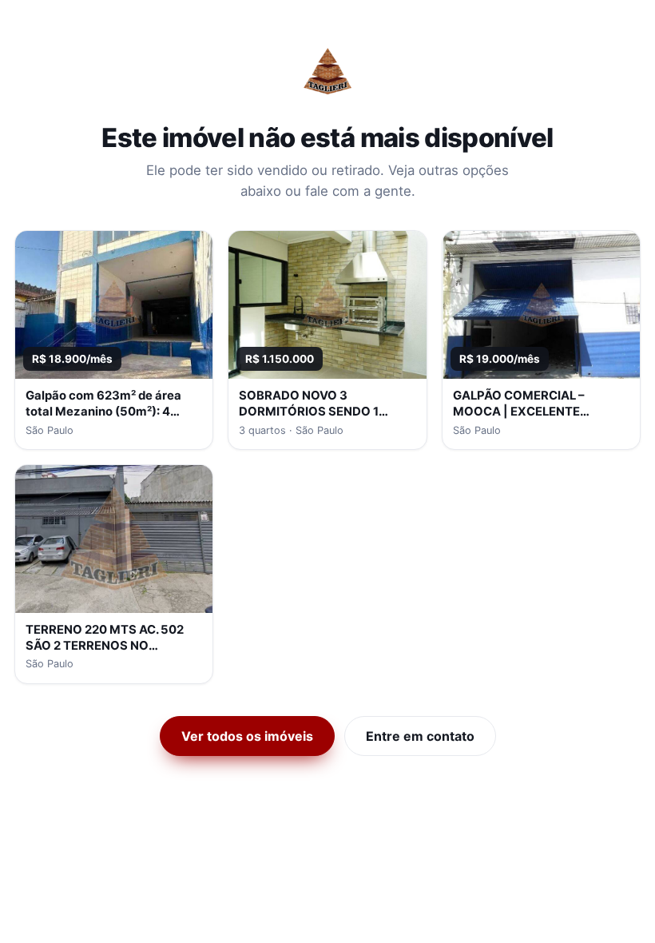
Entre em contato (420, 736)
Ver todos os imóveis (247, 736)
